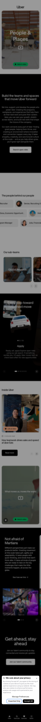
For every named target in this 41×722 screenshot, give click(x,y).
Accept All (28, 701)
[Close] (37, 678)
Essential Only (14, 701)
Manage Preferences (20, 697)
